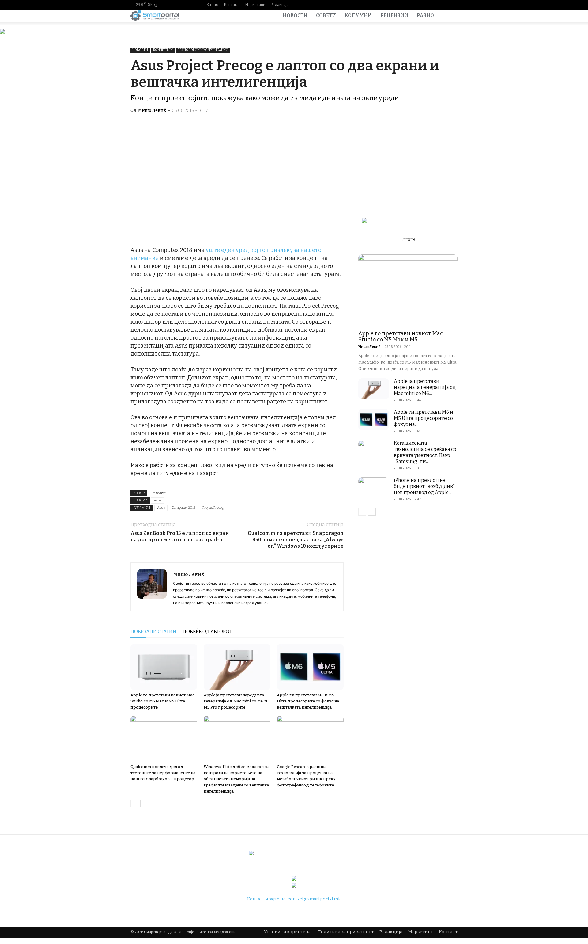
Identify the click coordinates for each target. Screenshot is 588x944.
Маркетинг (255, 4)
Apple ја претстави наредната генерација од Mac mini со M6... (425, 387)
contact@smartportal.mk (314, 899)
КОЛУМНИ (358, 15)
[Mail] (433, 4)
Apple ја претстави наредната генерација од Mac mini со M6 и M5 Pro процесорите (235, 701)
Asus (157, 500)
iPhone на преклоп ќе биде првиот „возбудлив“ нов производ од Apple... (424, 486)
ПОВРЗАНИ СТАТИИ (153, 631)
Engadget (158, 493)
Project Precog (213, 508)
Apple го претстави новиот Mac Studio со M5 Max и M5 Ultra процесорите (162, 701)
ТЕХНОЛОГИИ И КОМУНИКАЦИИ (203, 50)
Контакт (231, 4)
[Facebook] (413, 4)
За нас (212, 4)
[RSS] (443, 4)
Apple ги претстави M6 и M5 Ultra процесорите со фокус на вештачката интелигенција (308, 701)
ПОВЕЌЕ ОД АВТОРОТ (207, 631)
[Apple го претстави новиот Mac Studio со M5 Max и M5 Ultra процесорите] (163, 667)
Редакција (279, 4)
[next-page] (144, 803)
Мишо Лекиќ (152, 110)
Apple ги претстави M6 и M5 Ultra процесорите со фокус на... (423, 418)
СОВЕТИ (326, 15)
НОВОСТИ (295, 15)
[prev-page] (134, 803)
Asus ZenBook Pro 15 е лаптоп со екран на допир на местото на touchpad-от (179, 536)
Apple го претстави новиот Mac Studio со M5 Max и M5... (400, 336)
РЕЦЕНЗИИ (394, 15)
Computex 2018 (184, 508)
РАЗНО (425, 15)
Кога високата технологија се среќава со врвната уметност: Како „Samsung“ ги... (425, 452)
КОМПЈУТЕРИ (163, 50)
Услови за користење (288, 931)
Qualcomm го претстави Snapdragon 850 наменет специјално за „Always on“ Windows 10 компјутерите (296, 539)
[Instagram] (423, 4)
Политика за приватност (346, 931)
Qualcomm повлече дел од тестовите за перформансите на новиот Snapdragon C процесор (162, 772)
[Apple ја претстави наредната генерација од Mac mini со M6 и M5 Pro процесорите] (237, 667)
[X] (453, 4)
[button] (450, 16)
